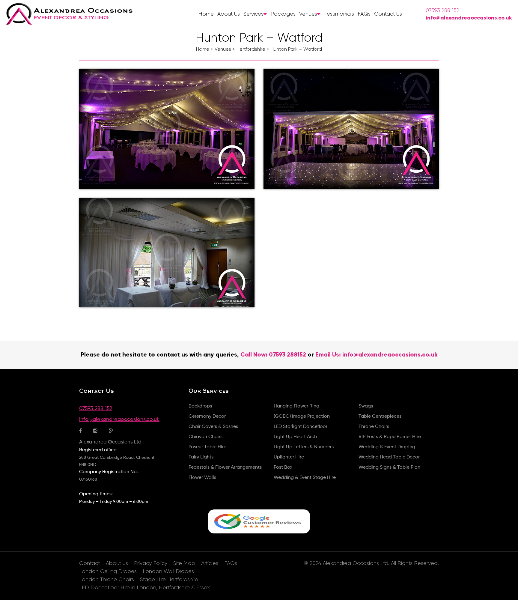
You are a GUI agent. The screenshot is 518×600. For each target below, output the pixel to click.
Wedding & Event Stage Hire (305, 477)
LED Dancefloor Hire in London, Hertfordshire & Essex (144, 587)
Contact (89, 563)
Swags (366, 406)
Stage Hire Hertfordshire (169, 579)
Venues (308, 14)
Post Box (283, 467)
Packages (283, 14)
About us (228, 14)
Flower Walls (202, 477)
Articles (209, 563)
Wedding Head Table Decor (389, 457)
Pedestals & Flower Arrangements (225, 467)
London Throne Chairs (106, 579)
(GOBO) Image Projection (302, 416)
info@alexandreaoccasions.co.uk (469, 17)
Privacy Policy (150, 563)
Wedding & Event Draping (387, 447)
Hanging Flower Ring (296, 406)
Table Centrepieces (380, 416)
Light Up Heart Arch (295, 436)
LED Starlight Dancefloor (300, 426)
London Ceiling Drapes (108, 571)
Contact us (388, 14)
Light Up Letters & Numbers (304, 447)
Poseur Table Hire (207, 447)
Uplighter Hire (289, 457)
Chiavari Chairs (205, 436)
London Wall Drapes (168, 571)
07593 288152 (287, 354)
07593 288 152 (442, 10)
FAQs (364, 14)
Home (206, 14)
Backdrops (200, 406)
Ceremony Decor (207, 416)
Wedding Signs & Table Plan (389, 467)
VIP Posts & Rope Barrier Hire (390, 436)
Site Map (184, 563)
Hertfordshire (251, 49)
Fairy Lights (201, 457)
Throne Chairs (374, 426)
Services (253, 14)
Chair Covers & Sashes (213, 426)
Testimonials (339, 14)
